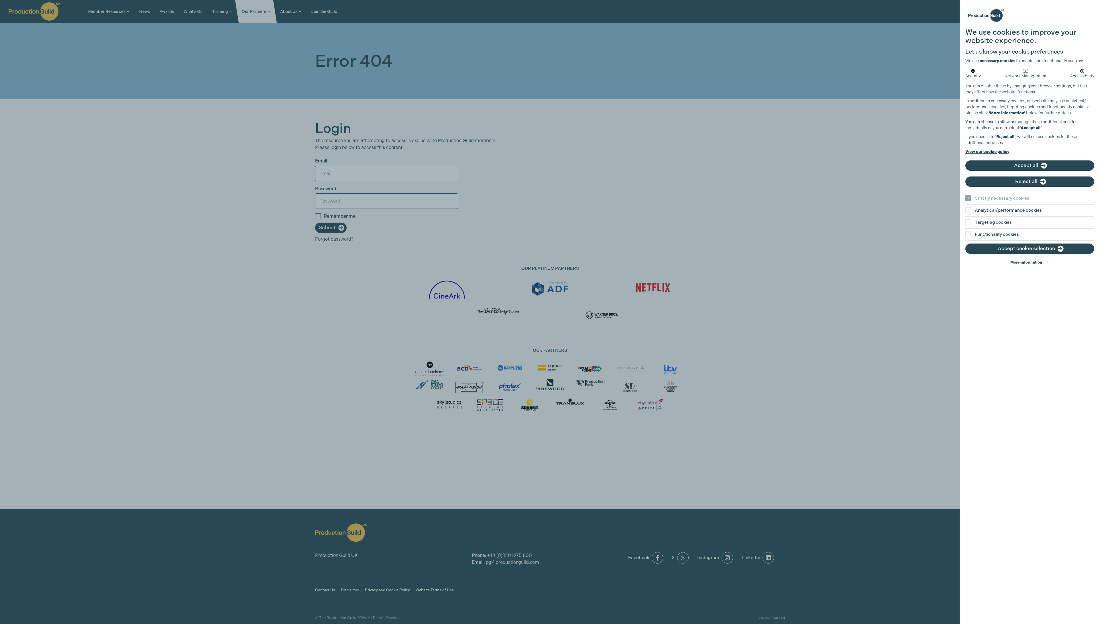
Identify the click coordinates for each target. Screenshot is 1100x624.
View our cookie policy (987, 151)
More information (1026, 262)
